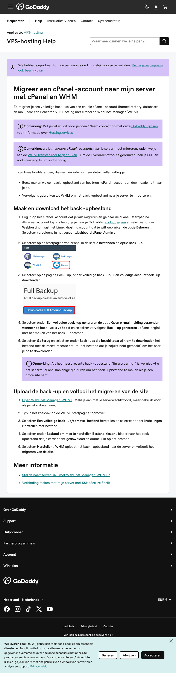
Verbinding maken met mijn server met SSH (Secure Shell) (66, 482)
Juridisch (68, 626)
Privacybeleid (89, 626)
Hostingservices (61, 132)
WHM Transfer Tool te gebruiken (52, 155)
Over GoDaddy (14, 509)
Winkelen (10, 565)
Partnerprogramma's (19, 543)
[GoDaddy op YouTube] (49, 611)
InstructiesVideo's (61, 20)
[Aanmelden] (156, 7)
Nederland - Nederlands (21, 599)
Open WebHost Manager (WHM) (47, 400)
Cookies (108, 626)
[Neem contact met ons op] (147, 7)
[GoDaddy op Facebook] (6, 611)
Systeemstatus (109, 20)
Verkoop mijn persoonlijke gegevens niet (88, 634)
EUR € (162, 599)
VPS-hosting (33, 32)
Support (9, 520)
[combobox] (125, 41)
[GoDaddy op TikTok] (28, 611)
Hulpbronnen (13, 532)
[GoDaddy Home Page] (21, 581)
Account (9, 554)
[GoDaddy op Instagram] (17, 611)
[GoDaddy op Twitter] (39, 611)
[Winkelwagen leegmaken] (165, 7)
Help (38, 20)
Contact (87, 20)
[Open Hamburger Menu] (8, 7)
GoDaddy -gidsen (144, 126)
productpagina (115, 222)
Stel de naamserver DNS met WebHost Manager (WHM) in (66, 475)
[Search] (164, 41)
